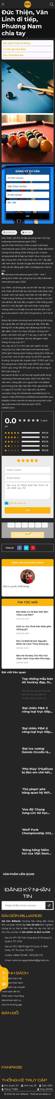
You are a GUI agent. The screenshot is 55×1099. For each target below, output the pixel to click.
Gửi (27, 216)
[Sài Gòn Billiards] (27, 4)
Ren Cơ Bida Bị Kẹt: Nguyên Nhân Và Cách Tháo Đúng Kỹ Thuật (32, 644)
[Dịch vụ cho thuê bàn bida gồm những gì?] (9, 631)
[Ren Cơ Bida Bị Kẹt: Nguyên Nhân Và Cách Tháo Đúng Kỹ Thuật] (9, 645)
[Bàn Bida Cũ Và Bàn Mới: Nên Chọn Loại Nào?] (9, 616)
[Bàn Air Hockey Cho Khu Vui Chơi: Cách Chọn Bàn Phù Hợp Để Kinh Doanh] (9, 660)
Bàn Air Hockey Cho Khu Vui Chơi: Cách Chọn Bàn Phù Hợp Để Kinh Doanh (33, 658)
